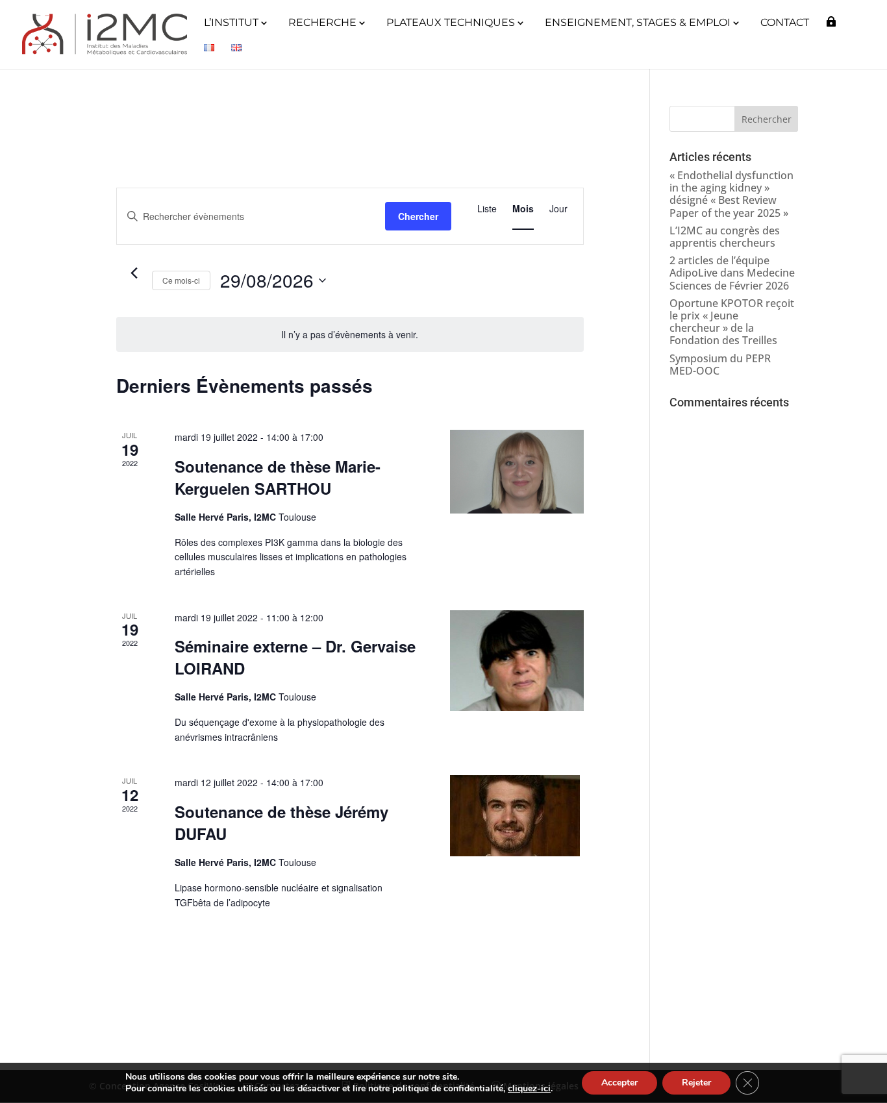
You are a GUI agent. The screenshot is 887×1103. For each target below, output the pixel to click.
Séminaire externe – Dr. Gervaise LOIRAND (295, 657)
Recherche (322, 23)
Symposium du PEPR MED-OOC (720, 364)
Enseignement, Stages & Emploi (638, 23)
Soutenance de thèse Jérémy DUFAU (281, 822)
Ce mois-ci (181, 280)
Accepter (619, 1082)
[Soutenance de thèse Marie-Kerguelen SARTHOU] (517, 472)
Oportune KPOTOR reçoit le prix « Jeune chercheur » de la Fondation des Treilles (731, 322)
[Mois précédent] (134, 273)
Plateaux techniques (450, 23)
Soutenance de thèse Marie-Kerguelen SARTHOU (278, 477)
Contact (784, 23)
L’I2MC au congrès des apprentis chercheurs (724, 236)
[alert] (350, 335)
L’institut (231, 23)
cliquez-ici (529, 1089)
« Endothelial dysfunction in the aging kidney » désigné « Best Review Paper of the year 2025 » (731, 194)
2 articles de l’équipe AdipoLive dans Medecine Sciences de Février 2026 (732, 272)
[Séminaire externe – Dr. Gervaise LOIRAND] (517, 660)
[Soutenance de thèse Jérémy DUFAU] (517, 815)
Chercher (418, 216)
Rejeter (696, 1082)
